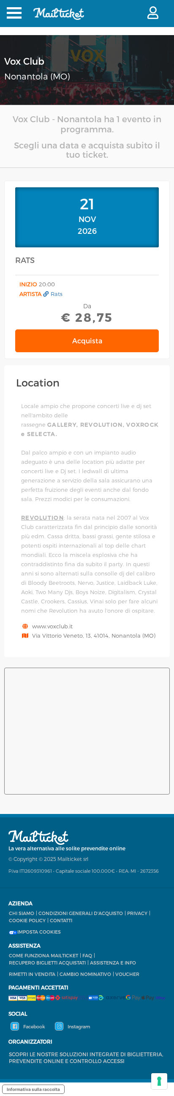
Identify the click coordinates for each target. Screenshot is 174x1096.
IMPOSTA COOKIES (39, 931)
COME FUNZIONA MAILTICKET (43, 955)
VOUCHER (127, 974)
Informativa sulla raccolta (33, 1089)
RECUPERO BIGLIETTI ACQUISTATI (47, 962)
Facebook (33, 1026)
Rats (57, 293)
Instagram (78, 1026)
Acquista (87, 341)
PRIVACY (137, 913)
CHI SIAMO (21, 913)
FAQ (87, 955)
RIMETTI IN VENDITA (32, 974)
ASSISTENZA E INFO (113, 962)
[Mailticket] (58, 19)
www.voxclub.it (52, 626)
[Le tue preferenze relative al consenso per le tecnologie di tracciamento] (159, 1081)
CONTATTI (61, 920)
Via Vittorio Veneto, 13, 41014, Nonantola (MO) (93, 635)
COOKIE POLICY (27, 920)
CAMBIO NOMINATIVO (85, 974)
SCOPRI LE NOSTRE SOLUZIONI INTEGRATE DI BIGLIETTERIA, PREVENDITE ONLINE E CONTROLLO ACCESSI (86, 1057)
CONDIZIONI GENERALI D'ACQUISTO (80, 913)
